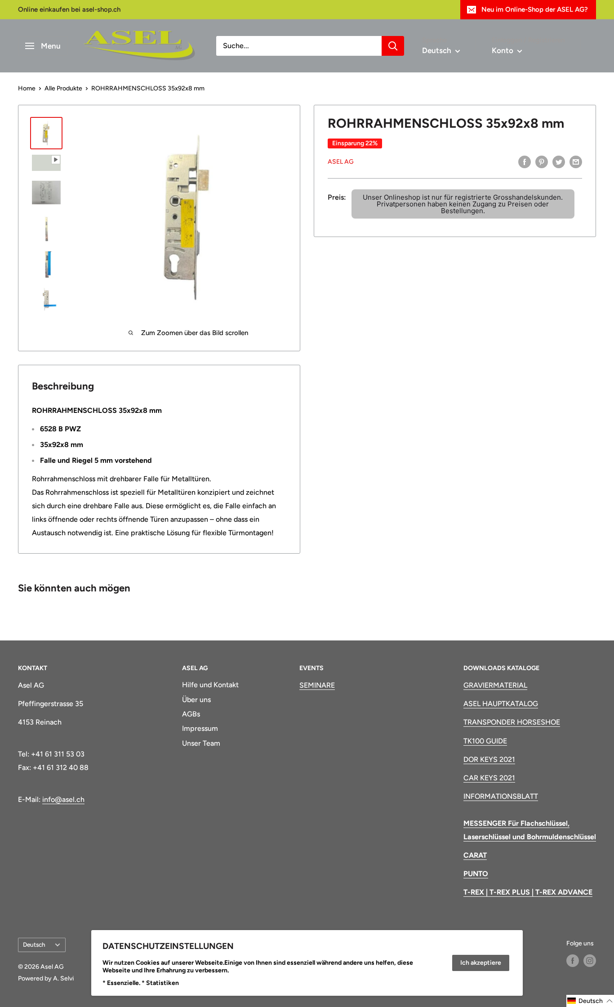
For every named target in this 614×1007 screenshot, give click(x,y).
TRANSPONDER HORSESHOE (511, 722)
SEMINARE (317, 685)
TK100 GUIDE (485, 741)
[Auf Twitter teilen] (558, 161)
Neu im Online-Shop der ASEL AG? (534, 9)
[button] (590, 1001)
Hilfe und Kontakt (210, 684)
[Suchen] (393, 46)
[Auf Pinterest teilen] (541, 161)
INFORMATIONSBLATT (500, 796)
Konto (503, 50)
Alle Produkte (63, 88)
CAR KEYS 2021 (489, 778)
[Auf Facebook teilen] (524, 161)
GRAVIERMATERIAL (495, 685)
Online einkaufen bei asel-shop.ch (69, 9)
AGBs (191, 714)
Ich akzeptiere (480, 963)
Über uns (196, 699)
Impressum (200, 728)
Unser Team (201, 743)
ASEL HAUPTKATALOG (500, 703)
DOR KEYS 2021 (489, 759)
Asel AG (341, 162)
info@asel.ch (63, 799)
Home (27, 88)
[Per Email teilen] (576, 161)
